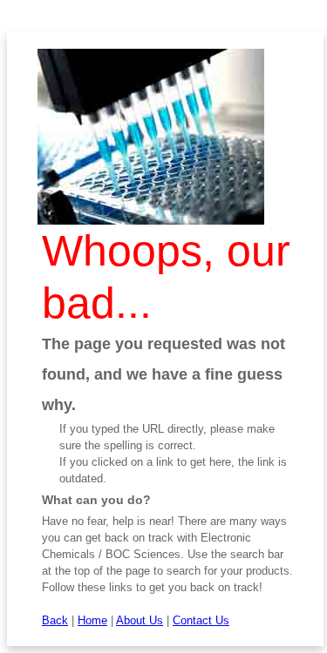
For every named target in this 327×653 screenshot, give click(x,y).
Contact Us (201, 620)
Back (55, 620)
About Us (139, 620)
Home (92, 620)
